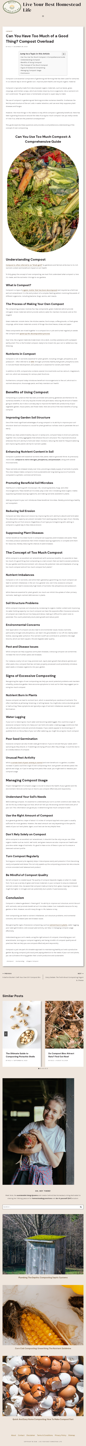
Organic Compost (32, 961)
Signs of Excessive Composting (33, 68)
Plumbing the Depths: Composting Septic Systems (43, 1277)
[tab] (38, 1068)
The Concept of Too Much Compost (34, 65)
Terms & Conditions (45, 1435)
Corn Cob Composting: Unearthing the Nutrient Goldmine (43, 1348)
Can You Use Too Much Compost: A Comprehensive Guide (43, 57)
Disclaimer (31, 1435)
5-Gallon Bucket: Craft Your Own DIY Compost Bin (21, 975)
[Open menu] (43, 18)
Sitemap (71, 1435)
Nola (10, 46)
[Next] (80, 1033)
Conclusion (25, 73)
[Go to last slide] (6, 1033)
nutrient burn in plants (58, 925)
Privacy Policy (60, 1435)
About (13, 1435)
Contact (21, 1435)
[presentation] (22, 1025)
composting (20, 961)
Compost (9, 31)
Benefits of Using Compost (31, 62)
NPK (32, 362)
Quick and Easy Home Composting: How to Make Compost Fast (43, 1419)
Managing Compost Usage (31, 70)
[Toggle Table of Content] (62, 54)
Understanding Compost (30, 60)
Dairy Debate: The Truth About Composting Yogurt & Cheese (64, 977)
